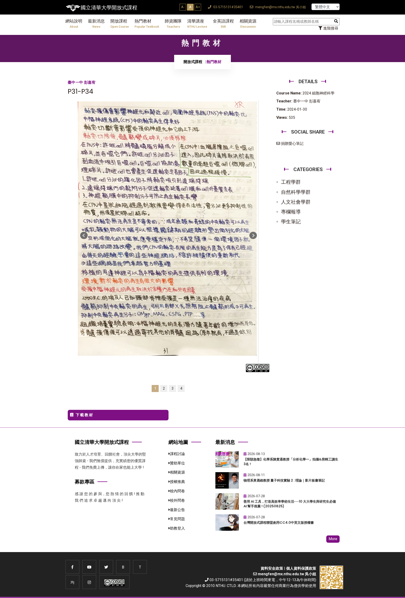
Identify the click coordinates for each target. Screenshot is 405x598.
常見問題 (177, 519)
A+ (198, 7)
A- (183, 7)
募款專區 (84, 481)
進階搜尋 (330, 28)
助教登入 (177, 528)
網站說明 (73, 23)
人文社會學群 (296, 202)
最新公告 (177, 510)
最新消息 (96, 23)
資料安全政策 (272, 568)
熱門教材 (147, 23)
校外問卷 (177, 500)
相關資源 (248, 23)
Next (253, 235)
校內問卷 (177, 491)
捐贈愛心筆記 (292, 143)
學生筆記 (291, 221)
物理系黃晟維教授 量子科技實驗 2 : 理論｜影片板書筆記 (284, 480)
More (333, 539)
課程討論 (177, 454)
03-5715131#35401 (227, 7)
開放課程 (119, 23)
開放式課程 (193, 62)
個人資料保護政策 (301, 568)
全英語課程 (223, 23)
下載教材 (84, 415)
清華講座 (197, 23)
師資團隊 (173, 23)
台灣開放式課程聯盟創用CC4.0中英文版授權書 (279, 522)
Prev (84, 235)
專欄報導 (291, 212)
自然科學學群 (296, 192)
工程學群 (291, 182)
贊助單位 (177, 463)
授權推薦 (177, 481)
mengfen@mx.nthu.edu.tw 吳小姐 (280, 7)
